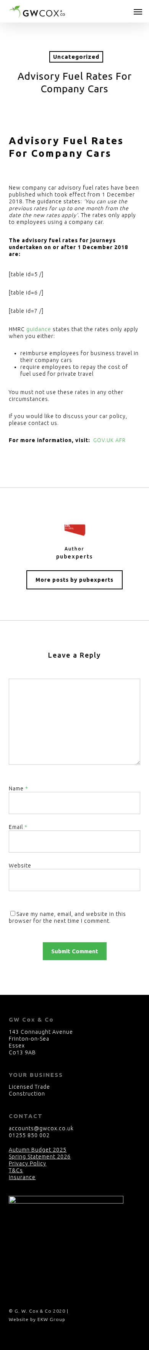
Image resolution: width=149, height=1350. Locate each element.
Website (20, 865)
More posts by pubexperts (74, 580)
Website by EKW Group (37, 1319)
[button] (138, 11)
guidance (38, 329)
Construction (27, 1094)
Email (18, 827)
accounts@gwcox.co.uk (41, 1128)
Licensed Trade (29, 1087)
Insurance (22, 1177)
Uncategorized (76, 56)
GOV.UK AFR (109, 440)
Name (18, 788)
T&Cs (16, 1170)
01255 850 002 (29, 1135)
